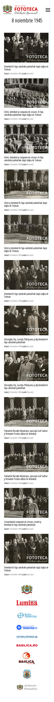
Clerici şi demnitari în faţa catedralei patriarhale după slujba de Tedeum (25, 204)
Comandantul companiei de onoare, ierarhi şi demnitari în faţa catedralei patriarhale (22, 523)
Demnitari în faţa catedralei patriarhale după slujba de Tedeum (26, 68)
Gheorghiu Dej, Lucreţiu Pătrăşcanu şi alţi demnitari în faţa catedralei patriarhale (26, 341)
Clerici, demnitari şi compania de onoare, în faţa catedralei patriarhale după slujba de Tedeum (23, 113)
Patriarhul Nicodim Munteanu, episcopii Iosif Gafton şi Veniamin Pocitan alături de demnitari (26, 432)
